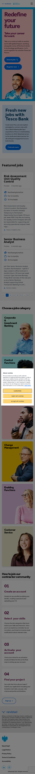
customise (17, 391)
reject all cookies (17, 396)
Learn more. (27, 385)
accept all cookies (17, 401)
